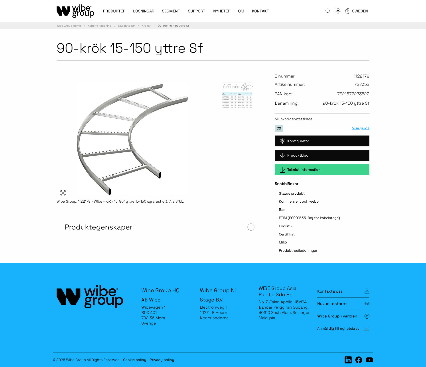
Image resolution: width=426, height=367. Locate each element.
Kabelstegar (126, 25)
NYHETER (221, 11)
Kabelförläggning (99, 25)
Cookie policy (134, 359)
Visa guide (360, 128)
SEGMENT (171, 11)
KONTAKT (260, 11)
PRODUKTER (114, 11)
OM (241, 11)
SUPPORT (196, 11)
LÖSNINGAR (143, 11)
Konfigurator (298, 141)
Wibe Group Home (69, 25)
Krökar (146, 25)
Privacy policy (162, 359)
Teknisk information (304, 169)
